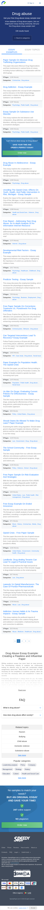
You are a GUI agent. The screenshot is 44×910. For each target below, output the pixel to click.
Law (13, 441)
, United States (22, 414)
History (27, 769)
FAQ (10, 852)
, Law (23, 495)
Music (14, 524)
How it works (25, 847)
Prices (9, 847)
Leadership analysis (10, 765)
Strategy (18, 769)
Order (3, 847)
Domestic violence (22, 746)
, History (19, 524)
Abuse (14, 604)
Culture (16, 774)
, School (26, 468)
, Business (23, 297)
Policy (14, 414)
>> (29, 641)
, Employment (32, 297)
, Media (34, 524)
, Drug (27, 441)
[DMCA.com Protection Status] (22, 873)
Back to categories (23, 38)
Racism (22, 732)
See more (22, 755)
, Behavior (26, 329)
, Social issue (36, 356)
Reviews (16, 847)
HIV (13, 356)
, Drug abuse (25, 80)
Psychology (16, 105)
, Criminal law (26, 524)
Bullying (22, 737)
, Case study (19, 356)
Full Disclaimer (15, 862)
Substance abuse (22, 751)
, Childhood (32, 270)
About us (34, 847)
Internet (15, 243)
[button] (4, 3)
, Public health (25, 105)
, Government (20, 441)
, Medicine (20, 631)
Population (16, 383)
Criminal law (16, 80)
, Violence (31, 212)
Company (31, 765)
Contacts (4, 852)
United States (16, 495)
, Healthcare (24, 270)
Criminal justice (17, 329)
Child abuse (22, 741)
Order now (22, 153)
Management (7, 769)
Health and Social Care (20, 212)
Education (6, 774)
